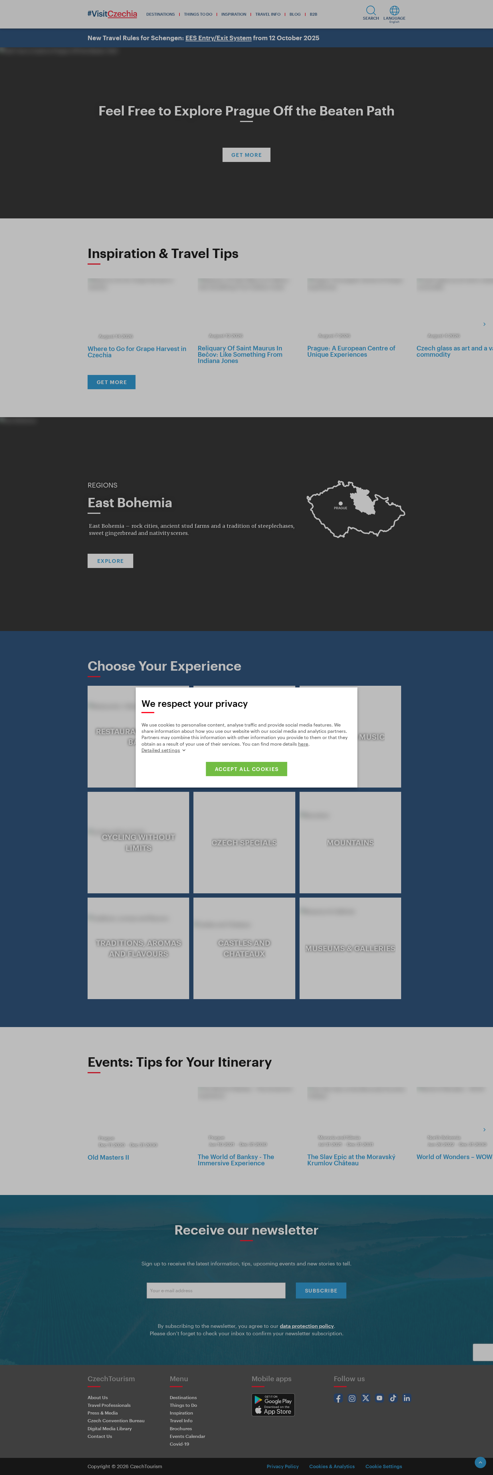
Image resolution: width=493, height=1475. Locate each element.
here (303, 743)
